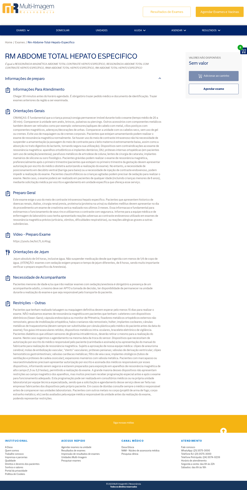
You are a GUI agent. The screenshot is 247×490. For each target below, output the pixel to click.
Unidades (102, 30)
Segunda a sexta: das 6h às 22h (198, 464)
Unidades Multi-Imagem (74, 457)
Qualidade (10, 460)
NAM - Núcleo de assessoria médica (140, 450)
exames (20, 42)
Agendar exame (213, 88)
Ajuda (138, 30)
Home (8, 42)
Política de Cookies (15, 474)
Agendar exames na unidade (76, 447)
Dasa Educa (127, 447)
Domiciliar (62, 30)
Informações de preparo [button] (25, 79)
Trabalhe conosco (14, 454)
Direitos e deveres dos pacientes (22, 464)
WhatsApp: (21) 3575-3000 (195, 450)
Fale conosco (188, 447)
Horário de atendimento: (194, 460)
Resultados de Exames (167, 12)
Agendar (176, 30)
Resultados (209, 30)
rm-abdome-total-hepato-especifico (51, 42)
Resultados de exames (73, 450)
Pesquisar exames (71, 460)
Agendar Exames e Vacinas (219, 12)
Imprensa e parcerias (16, 457)
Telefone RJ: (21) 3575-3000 (196, 454)
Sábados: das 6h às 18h (193, 467)
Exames (21, 30)
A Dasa (9, 447)
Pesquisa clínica (129, 454)
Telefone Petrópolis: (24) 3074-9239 (200, 457)
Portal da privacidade (16, 470)
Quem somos (12, 450)
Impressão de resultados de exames (80, 454)
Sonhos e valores (14, 467)
